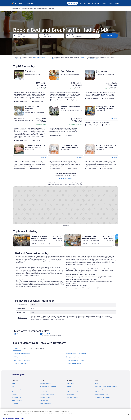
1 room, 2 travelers (75, 36)
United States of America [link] (31, 8)
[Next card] (117, 240)
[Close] (128, 414)
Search (109, 35)
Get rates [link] (114, 118)
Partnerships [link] (15, 391)
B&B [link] (23, 8)
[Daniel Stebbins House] (65, 123)
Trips (110, 3)
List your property (93, 3)
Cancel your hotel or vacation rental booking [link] (106, 386)
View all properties (65, 178)
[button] (65, 342)
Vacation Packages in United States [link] (48, 389)
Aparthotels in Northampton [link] (22, 360)
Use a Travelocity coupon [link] (101, 394)
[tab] (17, 349)
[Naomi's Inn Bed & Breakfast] (30, 123)
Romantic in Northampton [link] (73, 363)
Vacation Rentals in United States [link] (48, 386)
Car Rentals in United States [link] (47, 394)
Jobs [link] (13, 386)
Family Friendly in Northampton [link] (75, 360)
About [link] (13, 383)
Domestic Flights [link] (44, 391)
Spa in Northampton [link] (20, 367)
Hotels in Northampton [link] (72, 367)
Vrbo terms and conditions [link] (73, 391)
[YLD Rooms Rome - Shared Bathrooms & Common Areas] (65, 157)
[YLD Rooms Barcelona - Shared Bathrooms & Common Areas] (101, 157)
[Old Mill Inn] (30, 86)
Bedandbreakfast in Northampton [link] (76, 353)
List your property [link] (16, 389)
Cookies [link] (69, 386)
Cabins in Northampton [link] (20, 357)
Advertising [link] (15, 403)
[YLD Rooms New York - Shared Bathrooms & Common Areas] (30, 157)
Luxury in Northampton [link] (20, 363)
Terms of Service (19, 418)
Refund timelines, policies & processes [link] (104, 391)
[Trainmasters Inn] (101, 86)
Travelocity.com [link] (16, 8)
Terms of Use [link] (70, 389)
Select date (21, 36)
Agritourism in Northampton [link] (22, 353)
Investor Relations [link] (16, 397)
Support (104, 3)
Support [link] (97, 383)
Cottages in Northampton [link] (73, 357)
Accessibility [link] (70, 394)
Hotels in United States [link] (45, 383)
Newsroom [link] (14, 394)
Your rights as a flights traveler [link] (102, 397)
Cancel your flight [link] (99, 389)
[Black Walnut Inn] (65, 86)
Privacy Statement (8, 418)
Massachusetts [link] (43, 8)
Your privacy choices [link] (72, 397)
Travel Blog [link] (42, 406)
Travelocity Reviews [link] (45, 397)
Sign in (117, 3)
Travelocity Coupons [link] (45, 400)
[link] (27, 334)
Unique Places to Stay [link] (45, 403)
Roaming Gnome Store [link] (17, 400)
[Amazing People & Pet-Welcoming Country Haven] (101, 123)
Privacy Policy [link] (71, 383)
